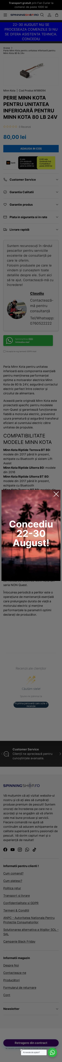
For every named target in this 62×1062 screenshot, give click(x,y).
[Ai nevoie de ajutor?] (52, 1052)
